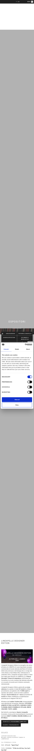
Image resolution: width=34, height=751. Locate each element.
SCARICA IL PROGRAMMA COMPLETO (14, 721)
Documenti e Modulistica (25, 338)
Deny (17, 405)
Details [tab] (17, 349)
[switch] (29, 382)
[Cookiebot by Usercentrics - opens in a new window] (25, 345)
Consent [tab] (6, 349)
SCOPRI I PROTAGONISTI (11, 724)
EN (18, 1)
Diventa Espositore (9, 337)
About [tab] (28, 349)
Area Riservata (10, 333)
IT (16, 1)
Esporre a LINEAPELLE (24, 333)
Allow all (17, 399)
